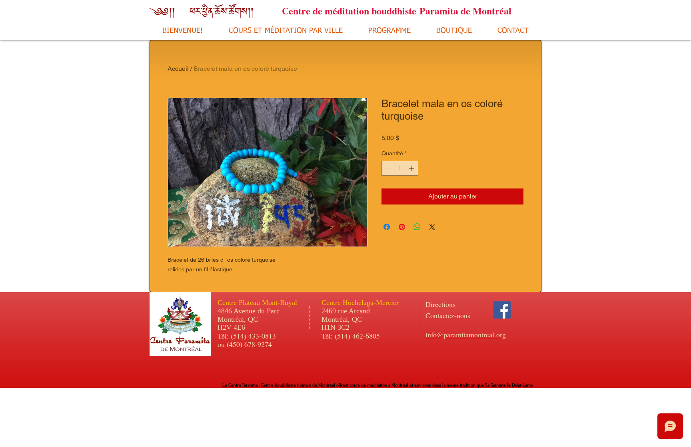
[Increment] (412, 168)
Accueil (178, 68)
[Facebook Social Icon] (502, 310)
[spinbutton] (400, 168)
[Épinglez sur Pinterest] (402, 227)
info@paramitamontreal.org (465, 334)
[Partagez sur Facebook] (386, 227)
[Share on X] (432, 227)
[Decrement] (388, 168)
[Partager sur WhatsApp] (417, 227)
